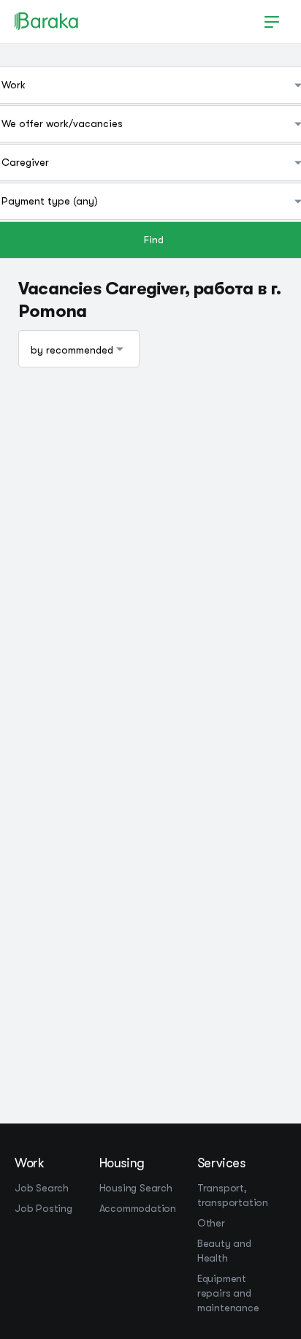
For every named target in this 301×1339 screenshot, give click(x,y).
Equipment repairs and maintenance (228, 1293)
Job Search (42, 1188)
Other (211, 1223)
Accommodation (137, 1208)
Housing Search (135, 1188)
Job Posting (43, 1208)
